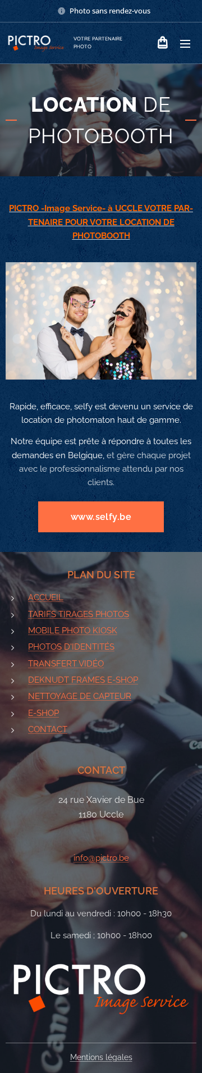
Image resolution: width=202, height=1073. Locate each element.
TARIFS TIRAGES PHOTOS (78, 614)
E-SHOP (43, 713)
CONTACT (47, 729)
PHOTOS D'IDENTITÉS (71, 647)
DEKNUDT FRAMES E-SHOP (83, 680)
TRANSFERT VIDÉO (66, 664)
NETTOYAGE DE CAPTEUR (79, 696)
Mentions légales (101, 1057)
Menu (185, 43)
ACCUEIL (45, 597)
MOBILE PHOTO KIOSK (72, 630)
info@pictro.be (101, 858)
